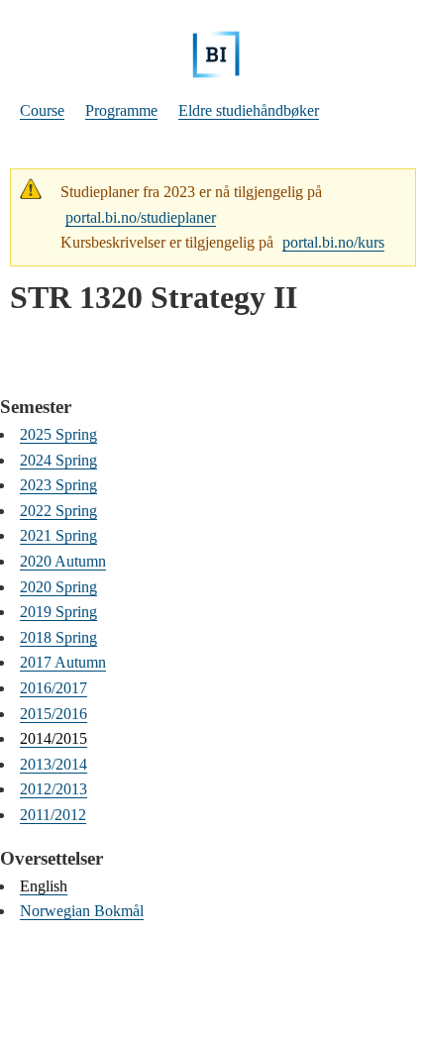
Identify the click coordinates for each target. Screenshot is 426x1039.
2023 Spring (58, 484)
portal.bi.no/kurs (333, 242)
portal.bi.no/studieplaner (140, 217)
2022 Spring (58, 510)
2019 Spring (58, 611)
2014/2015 (53, 738)
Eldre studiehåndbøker (248, 110)
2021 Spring (58, 535)
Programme (121, 110)
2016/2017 (53, 687)
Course (42, 110)
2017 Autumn (63, 662)
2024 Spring (58, 460)
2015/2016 (53, 713)
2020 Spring (58, 586)
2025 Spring (58, 434)
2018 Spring (58, 637)
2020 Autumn (63, 561)
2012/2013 (53, 788)
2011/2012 (53, 814)
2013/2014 (53, 764)
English (43, 886)
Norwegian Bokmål (82, 910)
